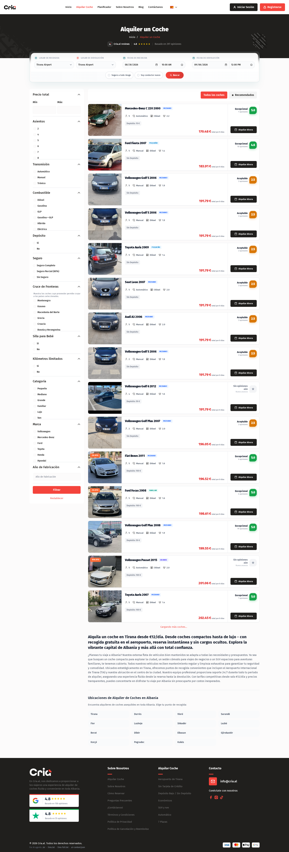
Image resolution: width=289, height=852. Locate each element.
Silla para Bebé (43, 336)
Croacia (41, 324)
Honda (40, 454)
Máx (59, 102)
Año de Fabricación (46, 467)
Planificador (104, 7)
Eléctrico (42, 229)
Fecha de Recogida (137, 58)
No (38, 248)
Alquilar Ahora (245, 129)
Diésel (40, 200)
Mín (35, 102)
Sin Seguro (42, 277)
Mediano (42, 394)
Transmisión (41, 164)
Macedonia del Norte (48, 312)
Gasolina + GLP (45, 217)
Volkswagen (43, 431)
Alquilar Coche (84, 7)
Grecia (40, 318)
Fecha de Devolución (208, 58)
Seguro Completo (46, 265)
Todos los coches (214, 95)
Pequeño (42, 388)
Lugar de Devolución (92, 58)
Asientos (39, 121)
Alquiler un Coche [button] (149, 37)
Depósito (39, 236)
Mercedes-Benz (45, 437)
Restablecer (56, 498)
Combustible (41, 193)
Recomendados (244, 95)
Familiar (41, 406)
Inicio (68, 7)
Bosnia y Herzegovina (48, 329)
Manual (41, 177)
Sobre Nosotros (125, 7)
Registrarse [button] (274, 7)
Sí (38, 243)
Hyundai (41, 460)
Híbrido (41, 223)
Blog (140, 7)
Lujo (39, 412)
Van (39, 417)
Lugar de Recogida (49, 58)
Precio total (41, 94)
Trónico (41, 183)
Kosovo (41, 306)
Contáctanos (155, 7)
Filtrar (56, 489)
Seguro (37, 258)
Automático (43, 171)
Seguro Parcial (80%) (48, 271)
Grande (41, 400)
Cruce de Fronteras (46, 286)
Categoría (39, 381)
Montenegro (44, 300)
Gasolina (42, 205)
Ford (39, 443)
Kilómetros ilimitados (48, 359)
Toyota (40, 449)
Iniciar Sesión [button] (245, 7)
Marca (37, 424)
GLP (39, 211)
